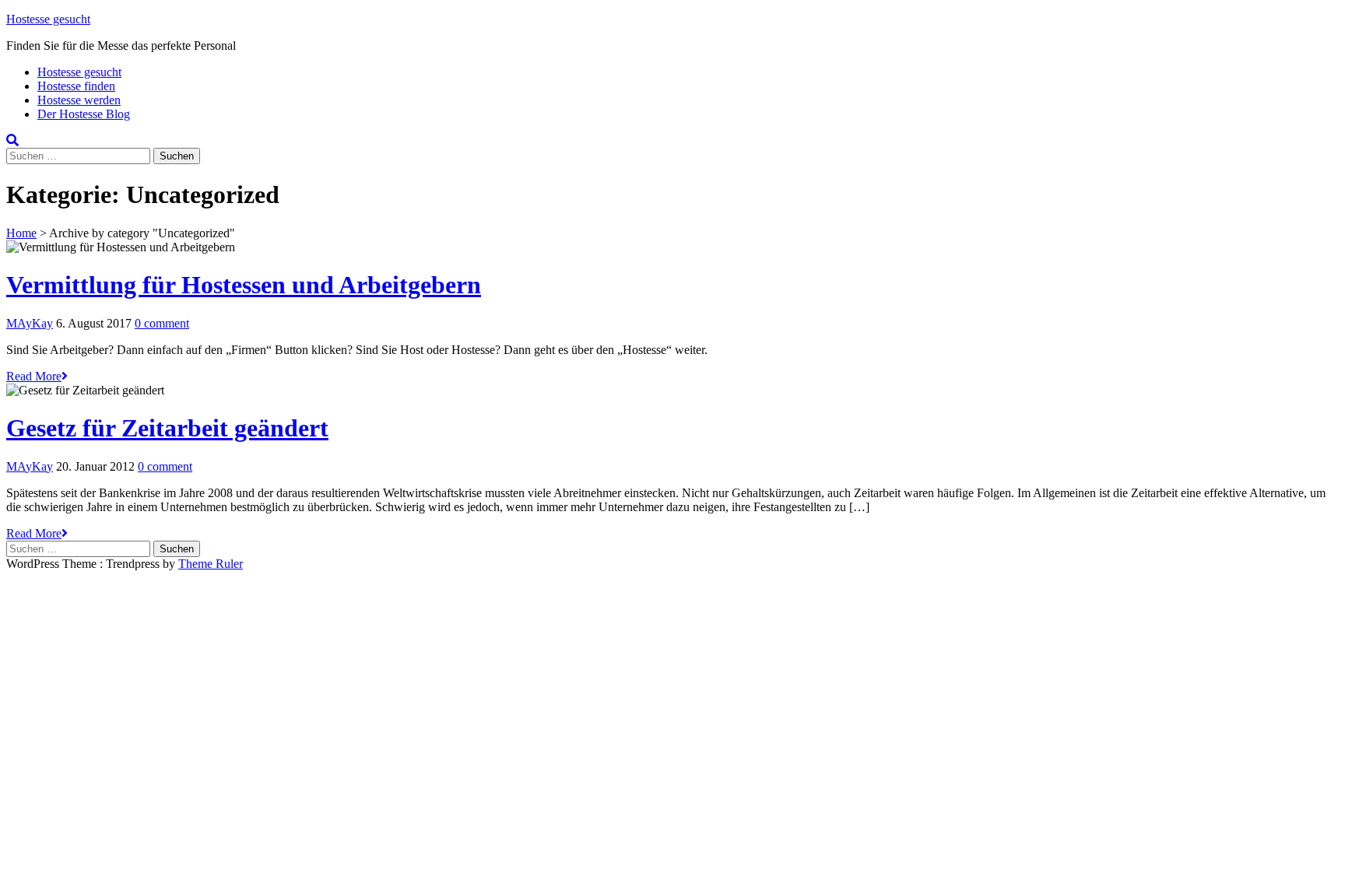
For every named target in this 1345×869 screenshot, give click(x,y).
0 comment (162, 323)
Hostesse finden (76, 86)
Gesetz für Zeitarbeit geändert (167, 428)
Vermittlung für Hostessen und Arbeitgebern (243, 285)
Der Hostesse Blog (83, 114)
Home (21, 233)
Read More (33, 376)
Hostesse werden (79, 100)
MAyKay (29, 323)
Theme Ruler (210, 563)
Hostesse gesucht (48, 19)
